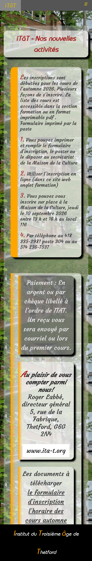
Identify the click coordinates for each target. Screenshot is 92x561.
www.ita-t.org (46, 451)
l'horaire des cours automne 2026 (46, 520)
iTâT (10, 5)
